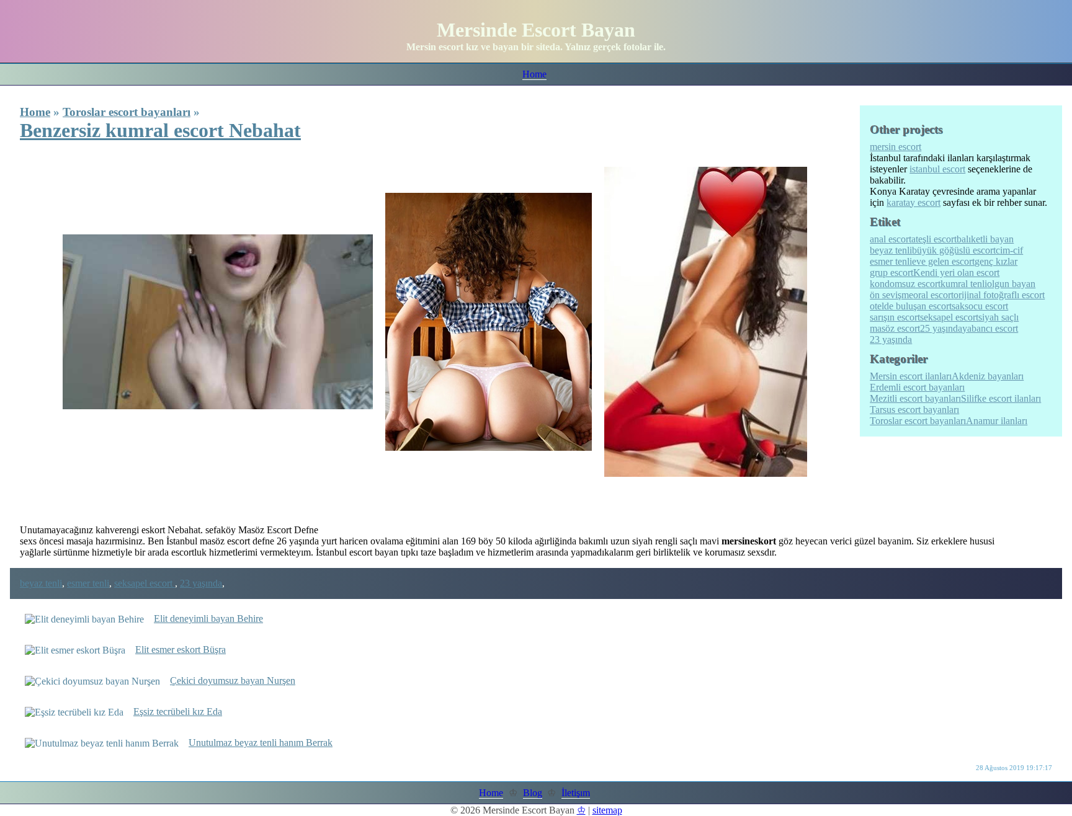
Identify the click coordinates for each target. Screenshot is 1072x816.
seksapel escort (144, 583)
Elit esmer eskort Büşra (180, 649)
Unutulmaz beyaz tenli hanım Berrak (261, 742)
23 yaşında (201, 583)
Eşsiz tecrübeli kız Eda (177, 711)
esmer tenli (88, 583)
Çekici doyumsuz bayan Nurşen (232, 680)
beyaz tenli (41, 583)
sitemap (607, 810)
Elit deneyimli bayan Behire (208, 618)
